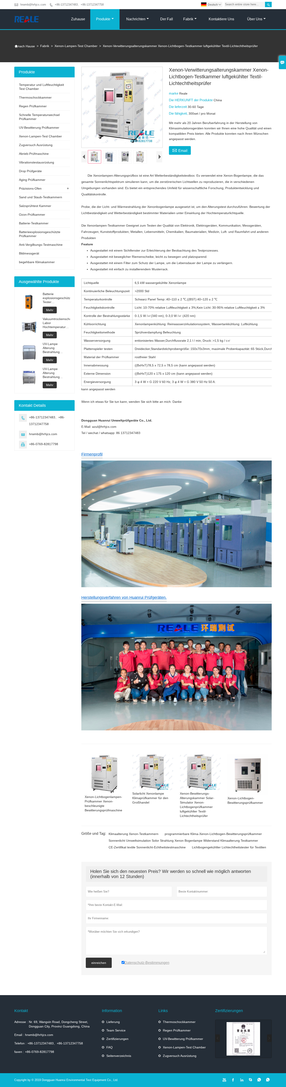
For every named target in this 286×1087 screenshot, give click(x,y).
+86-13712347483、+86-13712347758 (79, 4)
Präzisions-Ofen (30, 188)
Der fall (166, 19)
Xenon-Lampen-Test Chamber (76, 46)
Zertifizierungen (117, 1039)
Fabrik (188, 19)
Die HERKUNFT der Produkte (191, 100)
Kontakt (21, 1010)
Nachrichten (135, 19)
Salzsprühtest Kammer (35, 206)
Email (179, 150)
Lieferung (113, 1022)
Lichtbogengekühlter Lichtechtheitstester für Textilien (229, 847)
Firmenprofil (92, 454)
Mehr (49, 310)
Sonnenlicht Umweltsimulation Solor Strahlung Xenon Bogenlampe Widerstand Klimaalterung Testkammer (183, 840)
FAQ (109, 1047)
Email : (19, 1035)
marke (174, 93)
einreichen (98, 963)
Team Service (116, 1030)
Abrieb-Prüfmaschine (34, 153)
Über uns (254, 19)
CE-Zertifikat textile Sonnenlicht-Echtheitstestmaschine (147, 847)
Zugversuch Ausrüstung (36, 145)
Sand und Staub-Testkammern (40, 197)
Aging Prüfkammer (32, 180)
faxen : (19, 1052)
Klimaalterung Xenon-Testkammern (133, 834)
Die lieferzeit (178, 107)
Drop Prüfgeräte (30, 171)
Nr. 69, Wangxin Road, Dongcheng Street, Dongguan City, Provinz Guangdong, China (59, 1024)
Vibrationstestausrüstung (36, 162)
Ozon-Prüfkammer (32, 214)
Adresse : (21, 1022)
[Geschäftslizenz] (243, 1039)
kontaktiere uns (221, 19)
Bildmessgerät (29, 253)
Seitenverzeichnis (118, 1056)
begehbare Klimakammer (37, 262)
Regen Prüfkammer (33, 106)
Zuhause (78, 19)
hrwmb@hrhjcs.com (33, 4)
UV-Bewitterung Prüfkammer (39, 127)
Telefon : (20, 1043)
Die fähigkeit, (179, 113)
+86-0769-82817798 (43, 444)
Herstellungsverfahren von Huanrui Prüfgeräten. (124, 597)
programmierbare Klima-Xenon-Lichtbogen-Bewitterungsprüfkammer (213, 834)
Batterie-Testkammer (33, 223)
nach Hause (24, 46)
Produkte (103, 19)
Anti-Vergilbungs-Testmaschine (41, 244)
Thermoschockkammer (35, 97)
